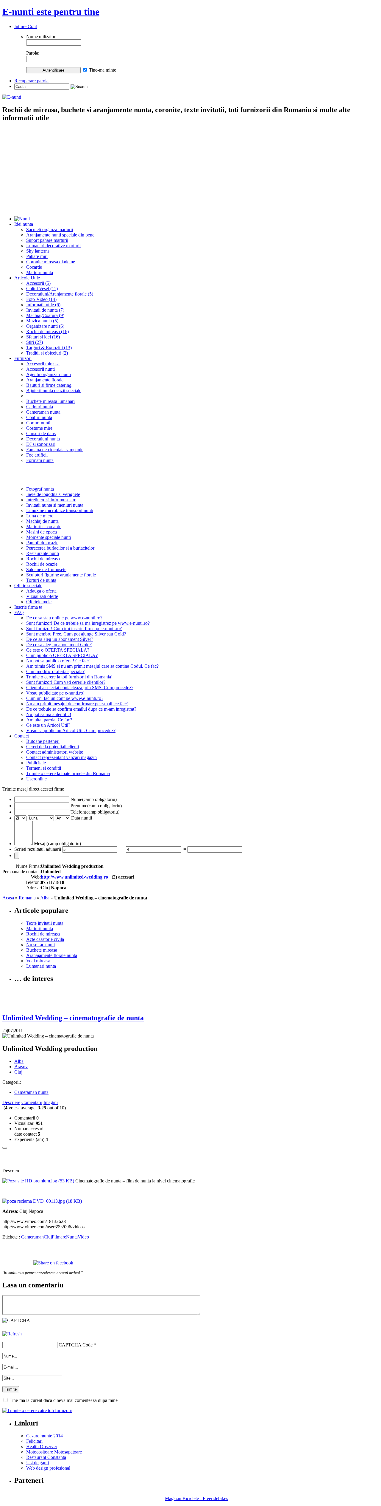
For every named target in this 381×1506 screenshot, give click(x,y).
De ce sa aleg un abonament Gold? (59, 644)
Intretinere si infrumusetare (51, 499)
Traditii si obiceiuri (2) (47, 352)
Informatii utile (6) (43, 304)
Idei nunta (23, 224)
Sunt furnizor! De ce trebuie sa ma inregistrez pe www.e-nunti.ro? (88, 623)
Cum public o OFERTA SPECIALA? (62, 655)
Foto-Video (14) (41, 299)
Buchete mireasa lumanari (50, 401)
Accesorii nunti (40, 369)
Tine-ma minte (102, 69)
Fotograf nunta (40, 488)
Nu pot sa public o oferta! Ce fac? (58, 660)
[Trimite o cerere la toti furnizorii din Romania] (37, 1410)
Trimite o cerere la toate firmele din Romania (68, 773)
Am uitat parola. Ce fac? (49, 719)
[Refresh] (12, 1333)
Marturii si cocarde (43, 526)
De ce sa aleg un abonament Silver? (59, 639)
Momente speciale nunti (48, 537)
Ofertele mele (38, 601)
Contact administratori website (54, 751)
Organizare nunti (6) (45, 326)
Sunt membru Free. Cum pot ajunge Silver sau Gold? (76, 633)
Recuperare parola (31, 80)
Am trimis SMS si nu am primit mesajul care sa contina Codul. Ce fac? (92, 666)
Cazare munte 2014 (44, 1435)
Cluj (18, 1071)
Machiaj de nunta (42, 521)
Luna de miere (39, 515)
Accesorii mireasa (43, 363)
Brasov (21, 1066)
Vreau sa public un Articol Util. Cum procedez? (70, 730)
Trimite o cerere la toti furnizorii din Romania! (69, 676)
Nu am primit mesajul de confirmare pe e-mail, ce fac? (77, 703)
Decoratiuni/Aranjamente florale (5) (59, 293)
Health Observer (41, 1446)
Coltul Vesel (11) (42, 288)
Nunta (72, 1236)
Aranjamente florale (44, 379)
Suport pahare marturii (47, 240)
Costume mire (39, 428)
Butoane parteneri (43, 741)
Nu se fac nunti (40, 944)
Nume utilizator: (41, 36)
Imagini (50, 1102)
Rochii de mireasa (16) (47, 331)
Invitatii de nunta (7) (45, 310)
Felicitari (34, 1441)
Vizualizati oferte (42, 596)
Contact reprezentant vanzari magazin (61, 757)
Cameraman (32, 1236)
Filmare (59, 1236)
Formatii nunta (40, 460)
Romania (27, 897)
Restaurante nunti (42, 553)
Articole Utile (27, 277)
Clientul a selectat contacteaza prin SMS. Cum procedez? (79, 687)
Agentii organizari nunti (48, 374)
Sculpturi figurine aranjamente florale (61, 574)
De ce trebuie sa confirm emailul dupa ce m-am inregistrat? (81, 709)
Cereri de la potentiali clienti (52, 746)
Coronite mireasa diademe (50, 261)
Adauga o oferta (41, 590)
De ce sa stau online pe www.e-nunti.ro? (64, 617)
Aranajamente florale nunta (51, 955)
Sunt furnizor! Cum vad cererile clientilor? (65, 682)
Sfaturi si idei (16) (43, 336)
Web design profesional (48, 1468)
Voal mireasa (38, 960)
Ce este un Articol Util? (48, 725)
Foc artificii (37, 454)
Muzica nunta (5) (42, 320)
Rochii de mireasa (43, 558)
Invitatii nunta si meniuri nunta (54, 505)
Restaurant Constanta (46, 1457)
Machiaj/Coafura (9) (45, 315)
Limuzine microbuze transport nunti (59, 510)
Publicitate (36, 762)
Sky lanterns (37, 250)
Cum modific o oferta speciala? (55, 671)
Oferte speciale (28, 585)
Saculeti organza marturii (49, 229)
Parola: (32, 52)
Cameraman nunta (43, 412)
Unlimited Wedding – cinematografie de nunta (73, 1018)
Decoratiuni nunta (43, 438)
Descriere (11, 1102)
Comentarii (31, 1102)
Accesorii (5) (38, 283)
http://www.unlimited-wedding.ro (74, 876)
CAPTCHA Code (76, 1344)
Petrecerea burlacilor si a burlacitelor (60, 548)
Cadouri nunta (39, 406)
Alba (44, 897)
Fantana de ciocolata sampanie (54, 449)
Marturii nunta (39, 272)
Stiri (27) (34, 342)
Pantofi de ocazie (42, 542)
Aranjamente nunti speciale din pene (60, 234)
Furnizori (23, 358)
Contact (21, 735)
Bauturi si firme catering (48, 385)
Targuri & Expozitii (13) (49, 347)
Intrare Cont (25, 26)
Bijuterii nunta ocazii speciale (53, 390)
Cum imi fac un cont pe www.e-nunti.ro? (64, 698)
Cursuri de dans (41, 433)
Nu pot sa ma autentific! (48, 714)
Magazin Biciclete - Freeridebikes (196, 1498)
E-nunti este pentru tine (50, 11)
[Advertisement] (190, 169)
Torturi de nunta (41, 580)
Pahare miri (37, 256)
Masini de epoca (41, 531)
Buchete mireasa (41, 950)
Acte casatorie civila (45, 939)
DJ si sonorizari (40, 444)
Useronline (36, 778)
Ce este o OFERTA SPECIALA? (57, 650)
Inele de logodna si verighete (53, 494)
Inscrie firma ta (28, 607)
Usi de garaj (37, 1462)
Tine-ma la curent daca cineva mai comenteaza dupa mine (64, 1400)
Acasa (8, 897)
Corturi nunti (38, 422)
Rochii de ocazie (41, 564)
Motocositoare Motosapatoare (54, 1451)
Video (83, 1236)
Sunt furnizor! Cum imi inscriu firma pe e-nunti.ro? (74, 628)
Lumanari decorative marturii (53, 245)
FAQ (19, 612)
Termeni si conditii (43, 768)
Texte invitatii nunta (44, 923)
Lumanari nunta (41, 966)
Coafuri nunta (39, 417)
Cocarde (34, 267)
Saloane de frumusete (46, 569)
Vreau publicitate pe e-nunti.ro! (55, 692)
